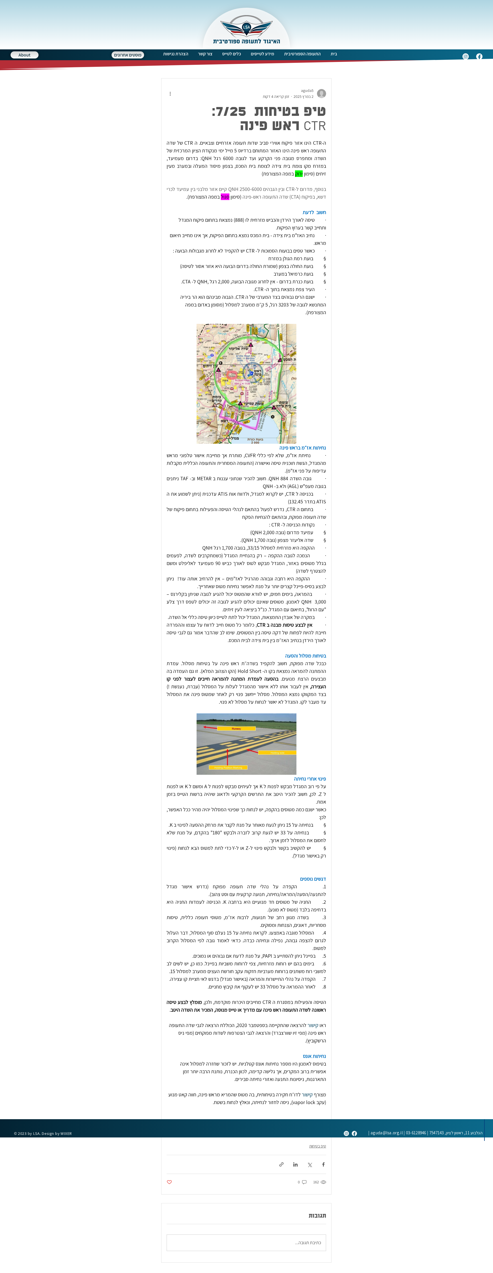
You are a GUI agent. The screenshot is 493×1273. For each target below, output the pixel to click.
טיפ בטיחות (317, 1146)
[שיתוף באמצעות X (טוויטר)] (309, 1164)
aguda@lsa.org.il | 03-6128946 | (397, 1132)
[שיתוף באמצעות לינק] (281, 1164)
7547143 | (454, 1132)
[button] (302, 53)
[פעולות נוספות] (170, 93)
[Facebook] (479, 56)
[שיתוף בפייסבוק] (323, 1164)
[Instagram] (465, 56)
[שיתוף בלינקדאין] (295, 1164)
